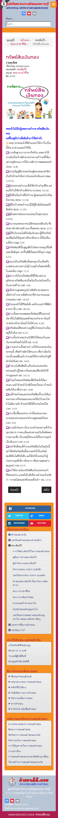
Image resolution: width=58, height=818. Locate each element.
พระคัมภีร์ (22, 69)
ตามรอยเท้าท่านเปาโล (24, 603)
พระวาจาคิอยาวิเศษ (23, 597)
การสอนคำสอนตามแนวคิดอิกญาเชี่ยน (28, 756)
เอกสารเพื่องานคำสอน (23, 625)
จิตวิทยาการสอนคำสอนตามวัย (24, 735)
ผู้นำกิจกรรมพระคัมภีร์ (24, 563)
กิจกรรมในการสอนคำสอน (22, 740)
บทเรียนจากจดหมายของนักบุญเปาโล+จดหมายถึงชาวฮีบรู (29, 617)
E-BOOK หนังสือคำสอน (23, 709)
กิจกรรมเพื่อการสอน (21, 698)
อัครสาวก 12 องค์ (17, 650)
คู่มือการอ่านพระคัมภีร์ (25, 557)
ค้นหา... (10, 18)
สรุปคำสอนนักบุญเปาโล (25, 609)
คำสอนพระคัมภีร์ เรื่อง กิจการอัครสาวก (30, 583)
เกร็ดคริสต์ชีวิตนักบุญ (19, 645)
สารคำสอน (17, 703)
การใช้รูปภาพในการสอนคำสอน (25, 745)
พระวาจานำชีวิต (21, 72)
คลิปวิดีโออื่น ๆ (18, 687)
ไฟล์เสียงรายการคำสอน (23, 693)
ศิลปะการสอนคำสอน (19, 729)
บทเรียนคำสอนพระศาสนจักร (26, 540)
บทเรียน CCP (18, 630)
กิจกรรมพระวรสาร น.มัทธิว (27, 569)
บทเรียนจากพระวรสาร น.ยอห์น (29, 575)
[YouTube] (29, 13)
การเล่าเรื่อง (14, 751)
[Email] (34, 13)
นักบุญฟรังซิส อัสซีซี (18, 661)
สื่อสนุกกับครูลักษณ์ (21, 676)
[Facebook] (23, 13)
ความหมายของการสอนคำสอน (24, 724)
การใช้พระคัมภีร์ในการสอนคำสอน (31, 551)
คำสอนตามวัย (18, 534)
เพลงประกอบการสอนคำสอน (26, 682)
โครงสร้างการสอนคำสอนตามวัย (25, 762)
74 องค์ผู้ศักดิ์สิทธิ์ (17, 656)
